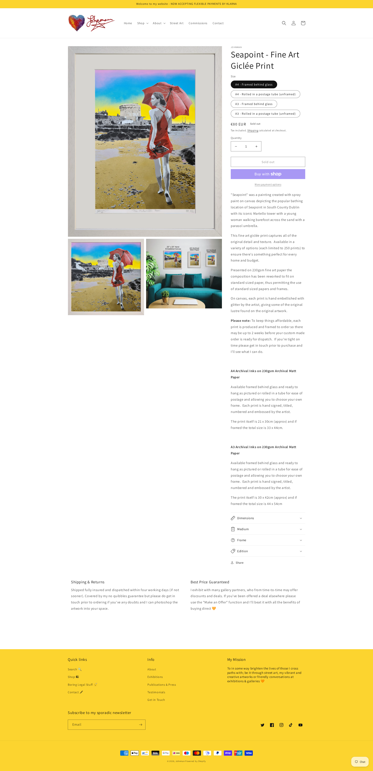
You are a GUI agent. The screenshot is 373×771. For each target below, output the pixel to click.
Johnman (180, 761)
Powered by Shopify (195, 761)
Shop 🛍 (73, 677)
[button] (142, 23)
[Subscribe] (140, 725)
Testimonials (156, 692)
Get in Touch (156, 700)
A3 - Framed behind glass (254, 104)
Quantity (236, 138)
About (151, 669)
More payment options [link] (268, 184)
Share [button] (240, 563)
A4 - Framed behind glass (254, 84)
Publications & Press (161, 685)
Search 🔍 (75, 669)
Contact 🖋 (75, 692)
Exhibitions (155, 677)
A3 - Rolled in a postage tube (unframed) (265, 114)
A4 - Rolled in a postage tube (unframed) (265, 94)
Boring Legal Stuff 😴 (82, 685)
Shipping (252, 130)
